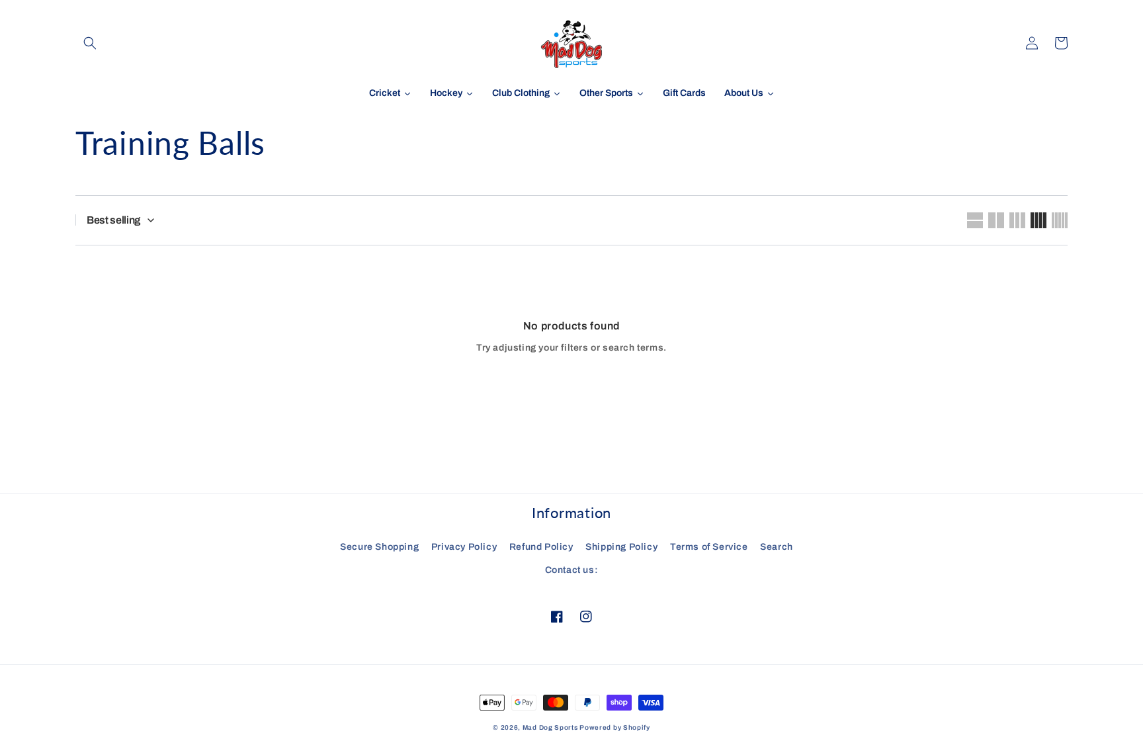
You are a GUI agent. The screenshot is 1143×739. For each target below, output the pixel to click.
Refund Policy (541, 547)
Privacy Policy (464, 547)
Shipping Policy (621, 547)
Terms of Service (709, 547)
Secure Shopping (379, 547)
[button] (90, 43)
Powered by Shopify (614, 727)
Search (776, 547)
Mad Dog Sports (550, 727)
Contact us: (572, 570)
